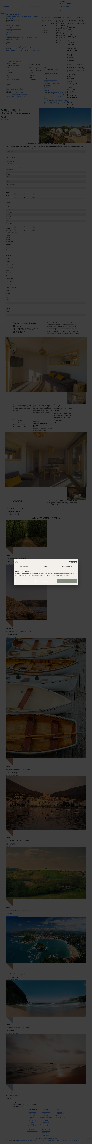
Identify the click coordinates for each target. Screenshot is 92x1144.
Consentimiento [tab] (24, 566)
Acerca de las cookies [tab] (67, 566)
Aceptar (67, 581)
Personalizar (45, 581)
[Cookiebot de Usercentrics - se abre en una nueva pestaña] (70, 562)
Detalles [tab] (46, 566)
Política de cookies (64, 575)
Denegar (25, 581)
